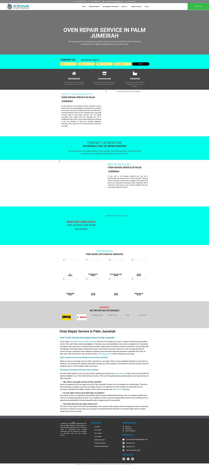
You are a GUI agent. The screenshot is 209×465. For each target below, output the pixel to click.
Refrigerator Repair (93, 275)
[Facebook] (123, 459)
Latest (147, 6)
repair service (117, 389)
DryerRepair (139, 275)
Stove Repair (93, 294)
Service (124, 6)
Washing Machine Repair (116, 275)
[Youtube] (132, 459)
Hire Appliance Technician (110, 6)
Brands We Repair (94, 6)
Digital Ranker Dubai (128, 464)
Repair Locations (136, 6)
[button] (61, 317)
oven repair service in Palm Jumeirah (83, 342)
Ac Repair (70, 275)
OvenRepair (116, 294)
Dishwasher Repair (70, 294)
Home (84, 6)
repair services (119, 373)
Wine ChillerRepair (139, 294)
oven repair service (104, 354)
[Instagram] (128, 459)
